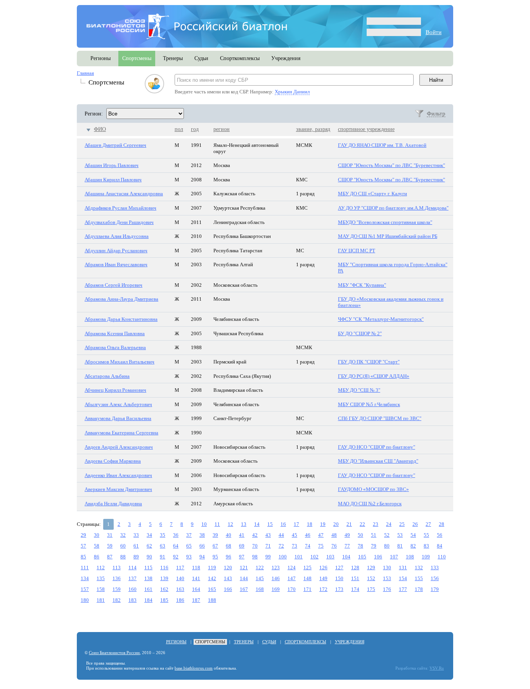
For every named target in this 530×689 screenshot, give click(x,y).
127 (339, 567)
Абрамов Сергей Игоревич (113, 285)
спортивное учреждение (366, 129)
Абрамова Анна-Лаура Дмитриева (121, 299)
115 (148, 567)
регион (221, 129)
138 (148, 578)
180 (85, 600)
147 (292, 578)
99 (268, 557)
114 (132, 567)
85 (83, 557)
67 (215, 546)
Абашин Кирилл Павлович (113, 180)
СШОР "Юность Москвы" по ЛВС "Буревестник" (391, 165)
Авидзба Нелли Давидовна (113, 503)
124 (292, 567)
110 (442, 557)
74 (307, 546)
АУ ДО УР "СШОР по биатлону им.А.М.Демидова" (393, 208)
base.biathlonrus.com (194, 668)
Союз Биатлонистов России (114, 653)
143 (228, 578)
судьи (201, 58)
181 (101, 600)
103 (330, 557)
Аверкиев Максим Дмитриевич (118, 489)
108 (410, 557)
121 (244, 567)
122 (260, 567)
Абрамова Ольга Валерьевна (115, 347)
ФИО (100, 129)
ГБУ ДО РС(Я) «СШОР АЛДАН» (373, 376)
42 (255, 535)
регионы (100, 58)
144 (244, 578)
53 (400, 535)
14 (257, 524)
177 (403, 589)
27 (428, 524)
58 (96, 546)
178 (419, 589)
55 (426, 535)
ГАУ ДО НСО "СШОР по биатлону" (376, 447)
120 (228, 567)
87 (110, 557)
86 (96, 557)
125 (307, 567)
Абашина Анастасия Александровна (124, 193)
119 (212, 567)
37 (189, 535)
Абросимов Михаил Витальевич (119, 362)
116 (164, 567)
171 (307, 589)
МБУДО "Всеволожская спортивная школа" (385, 222)
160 (132, 589)
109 (426, 557)
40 (228, 535)
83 (426, 546)
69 (241, 546)
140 (180, 578)
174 (355, 589)
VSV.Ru (437, 668)
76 (334, 546)
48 (334, 535)
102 (314, 557)
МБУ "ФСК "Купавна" (362, 285)
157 (85, 589)
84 (439, 546)
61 (136, 546)
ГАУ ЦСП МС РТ (356, 250)
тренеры (173, 58)
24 (388, 524)
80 (387, 546)
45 (294, 535)
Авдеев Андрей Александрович (119, 447)
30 (96, 535)
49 (347, 535)
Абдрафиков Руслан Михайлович (120, 208)
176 (387, 589)
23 (375, 524)
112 (101, 567)
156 (435, 578)
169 (276, 589)
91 (162, 557)
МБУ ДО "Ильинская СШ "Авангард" (378, 461)
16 (283, 524)
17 (296, 524)
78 (360, 546)
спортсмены (136, 58)
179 (435, 589)
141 (196, 578)
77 (347, 546)
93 (189, 557)
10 (204, 524)
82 (413, 546)
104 (346, 557)
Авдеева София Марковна (113, 461)
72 (281, 546)
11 (217, 524)
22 (362, 524)
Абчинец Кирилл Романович (115, 390)
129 (371, 567)
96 (228, 557)
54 (413, 535)
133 (435, 567)
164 (196, 589)
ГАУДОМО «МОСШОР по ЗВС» (373, 489)
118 (196, 567)
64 (175, 546)
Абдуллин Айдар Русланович (116, 250)
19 (323, 524)
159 (117, 589)
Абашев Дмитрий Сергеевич (115, 145)
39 (215, 535)
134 (85, 578)
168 (260, 589)
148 (307, 578)
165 (212, 589)
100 (283, 557)
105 (362, 557)
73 (294, 546)
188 (212, 600)
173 (339, 589)
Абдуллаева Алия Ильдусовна (117, 236)
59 (110, 546)
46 (307, 535)
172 (323, 589)
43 (268, 535)
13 (243, 524)
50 (360, 535)
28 (441, 524)
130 (387, 567)
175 (371, 589)
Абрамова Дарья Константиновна (121, 319)
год (195, 129)
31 (110, 535)
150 (339, 578)
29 (83, 535)
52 (387, 535)
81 (400, 546)
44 (281, 535)
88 (123, 557)
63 (162, 546)
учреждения (285, 58)
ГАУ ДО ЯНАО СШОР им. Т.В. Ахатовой (382, 145)
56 (439, 535)
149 (323, 578)
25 (402, 524)
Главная (85, 73)
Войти (434, 32)
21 (349, 524)
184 (148, 600)
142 (212, 578)
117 (180, 567)
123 (276, 567)
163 (180, 589)
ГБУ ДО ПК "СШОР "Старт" (369, 362)
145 (260, 578)
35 (162, 535)
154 (403, 578)
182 (117, 600)
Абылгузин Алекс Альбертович (118, 404)
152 (371, 578)
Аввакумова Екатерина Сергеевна (121, 433)
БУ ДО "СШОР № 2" (360, 333)
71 (268, 546)
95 (215, 557)
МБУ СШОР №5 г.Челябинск (369, 404)
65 (189, 546)
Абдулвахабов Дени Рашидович (119, 222)
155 (419, 578)
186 (180, 600)
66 (202, 546)
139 (164, 578)
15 (270, 524)
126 (323, 567)
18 (309, 524)
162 (164, 589)
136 (117, 578)
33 (136, 535)
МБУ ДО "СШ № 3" (359, 390)
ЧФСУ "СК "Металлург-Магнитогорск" (381, 319)
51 (373, 535)
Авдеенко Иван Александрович (118, 475)
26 (415, 524)
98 (255, 557)
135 (101, 578)
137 (132, 578)
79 (373, 546)
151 (355, 578)
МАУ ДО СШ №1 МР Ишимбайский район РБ (387, 236)
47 (321, 535)
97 (241, 557)
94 (202, 557)
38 (202, 535)
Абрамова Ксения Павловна (115, 333)
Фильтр (436, 113)
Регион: (94, 114)
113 (117, 567)
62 (149, 546)
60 (123, 546)
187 (196, 600)
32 (123, 535)
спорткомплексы (240, 58)
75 (321, 546)
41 (241, 535)
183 (132, 600)
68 (228, 546)
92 (175, 557)
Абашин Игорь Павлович (112, 165)
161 (148, 589)
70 (255, 546)
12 (230, 524)
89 (136, 557)
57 (83, 546)
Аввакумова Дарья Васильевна (118, 418)
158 (101, 589)
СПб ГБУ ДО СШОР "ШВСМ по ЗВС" (379, 418)
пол (179, 129)
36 (175, 535)
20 (336, 524)
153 (387, 578)
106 (378, 557)
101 (298, 557)
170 (292, 589)
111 (85, 567)
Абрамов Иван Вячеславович (116, 264)
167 (244, 589)
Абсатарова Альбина (107, 376)
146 (276, 578)
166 (228, 589)
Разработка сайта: (411, 668)
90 (149, 557)
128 (355, 567)
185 (164, 600)
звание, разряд (313, 129)
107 (394, 557)
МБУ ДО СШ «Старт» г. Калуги (372, 193)
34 (149, 535)
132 (419, 567)
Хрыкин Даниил (292, 92)
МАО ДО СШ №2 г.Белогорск (370, 503)
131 (403, 567)
